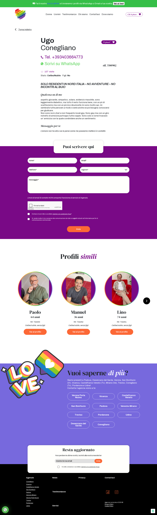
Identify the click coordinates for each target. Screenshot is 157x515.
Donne (49, 14)
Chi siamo (83, 14)
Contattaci (94, 14)
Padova (103, 406)
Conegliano (103, 424)
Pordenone (103, 415)
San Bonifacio (78, 406)
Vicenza (103, 396)
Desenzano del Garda (78, 424)
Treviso (78, 415)
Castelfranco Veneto (129, 396)
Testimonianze (69, 14)
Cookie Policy (109, 506)
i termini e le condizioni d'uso (62, 214)
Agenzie (30, 478)
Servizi (55, 506)
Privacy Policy (109, 504)
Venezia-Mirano (129, 406)
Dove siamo (107, 14)
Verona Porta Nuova (78, 396)
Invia (78, 229)
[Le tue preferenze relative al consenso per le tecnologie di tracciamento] (153, 511)
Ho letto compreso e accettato (80, 467)
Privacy (81, 478)
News (54, 478)
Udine (129, 415)
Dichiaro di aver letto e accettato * (52, 214)
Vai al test (119, 3)
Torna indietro (25, 29)
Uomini (57, 14)
